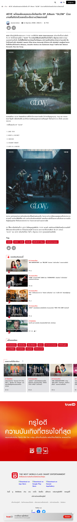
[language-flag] (61, 2)
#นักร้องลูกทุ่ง (63, 345)
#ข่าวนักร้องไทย (11, 345)
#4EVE (9, 242)
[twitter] (44, 511)
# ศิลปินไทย (32, 321)
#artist (40, 345)
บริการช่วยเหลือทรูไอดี (38, 496)
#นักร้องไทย (21, 345)
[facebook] (38, 511)
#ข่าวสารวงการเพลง (52, 242)
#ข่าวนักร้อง (20, 349)
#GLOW (28, 242)
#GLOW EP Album (38, 242)
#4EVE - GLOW (18, 242)
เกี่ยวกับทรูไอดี (15, 502)
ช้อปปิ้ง (41, 492)
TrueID (5, 2)
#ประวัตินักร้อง (32, 345)
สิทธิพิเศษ (18, 492)
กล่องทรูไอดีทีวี (57, 492)
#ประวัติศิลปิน (10, 349)
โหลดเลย (67, 517)
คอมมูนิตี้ (67, 492)
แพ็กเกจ (48, 492)
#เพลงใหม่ (29, 349)
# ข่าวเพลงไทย (33, 260)
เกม (29, 492)
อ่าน (6, 6)
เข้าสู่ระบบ (71, 2)
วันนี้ (8, 492)
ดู (12, 492)
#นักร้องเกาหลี (39, 349)
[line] (33, 511)
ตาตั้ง (34, 492)
